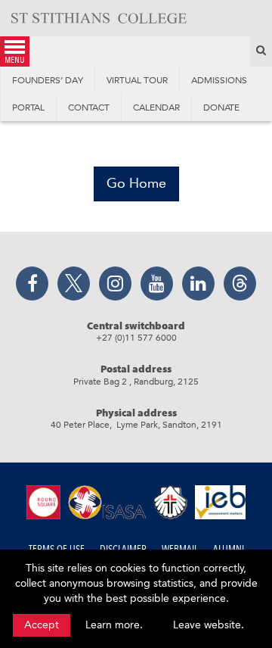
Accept (41, 624)
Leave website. (208, 624)
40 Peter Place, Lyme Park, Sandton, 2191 (136, 424)
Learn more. (114, 624)
